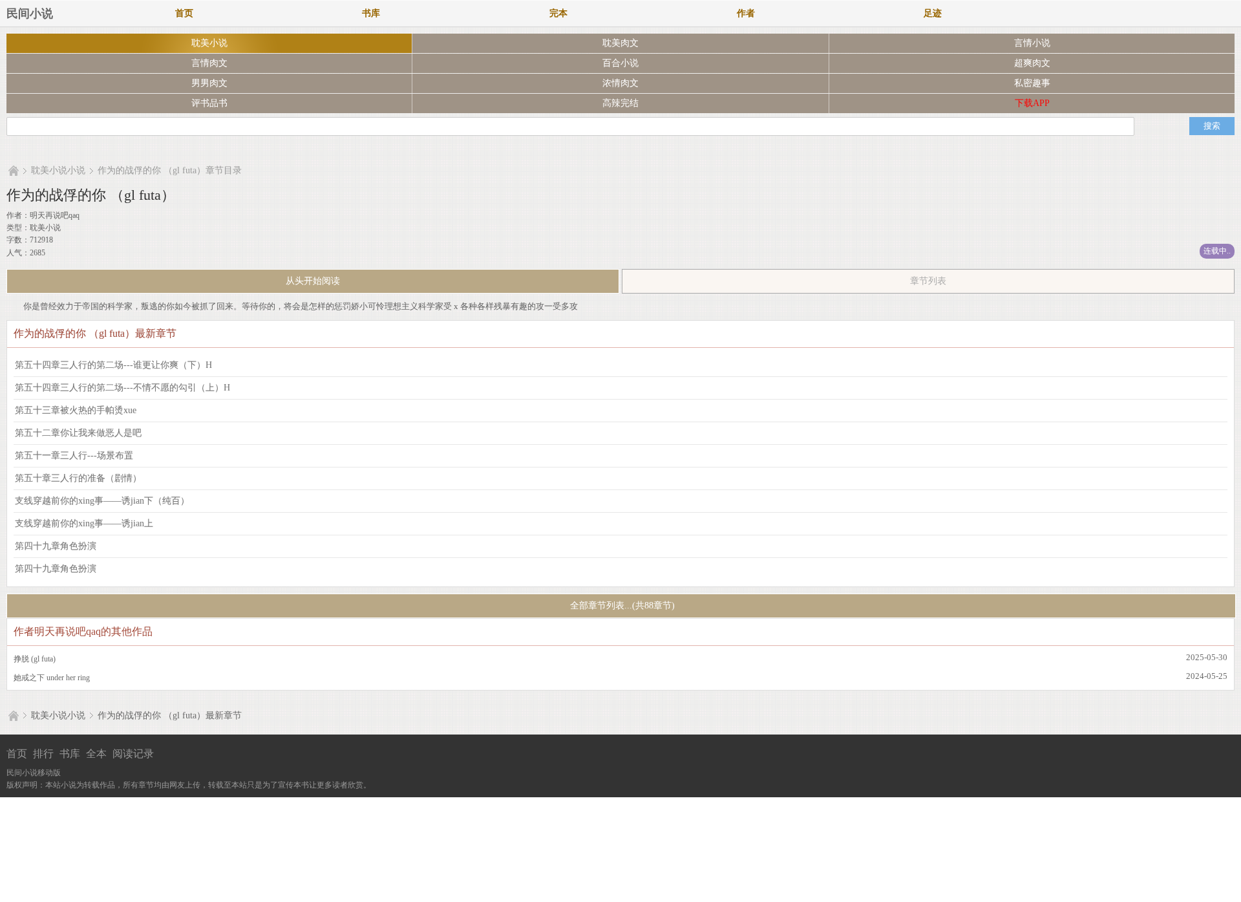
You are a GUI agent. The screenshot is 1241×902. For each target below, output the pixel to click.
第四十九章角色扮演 (55, 546)
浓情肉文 (620, 83)
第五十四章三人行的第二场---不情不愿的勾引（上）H (122, 387)
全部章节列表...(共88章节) (621, 605)
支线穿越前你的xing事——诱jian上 (84, 523)
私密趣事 (1032, 83)
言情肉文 (209, 63)
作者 (746, 13)
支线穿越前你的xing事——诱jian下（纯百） (102, 501)
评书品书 (209, 103)
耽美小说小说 (58, 170)
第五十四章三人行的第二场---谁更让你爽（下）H (113, 365)
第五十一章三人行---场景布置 (74, 455)
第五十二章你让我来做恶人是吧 (78, 433)
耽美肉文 (620, 43)
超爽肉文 (1032, 63)
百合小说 (620, 63)
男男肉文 (209, 83)
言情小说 (1032, 43)
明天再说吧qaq (55, 215)
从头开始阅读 (313, 281)
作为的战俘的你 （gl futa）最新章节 (170, 715)
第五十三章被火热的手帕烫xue (75, 410)
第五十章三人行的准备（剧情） (78, 478)
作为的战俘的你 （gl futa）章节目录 (170, 170)
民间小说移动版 (33, 772)
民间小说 (29, 13)
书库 (371, 13)
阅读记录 (133, 753)
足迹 (933, 13)
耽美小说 (209, 43)
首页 (184, 13)
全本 (96, 753)
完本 (558, 13)
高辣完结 (620, 103)
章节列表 (928, 281)
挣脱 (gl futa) (35, 658)
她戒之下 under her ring (52, 677)
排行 (43, 753)
